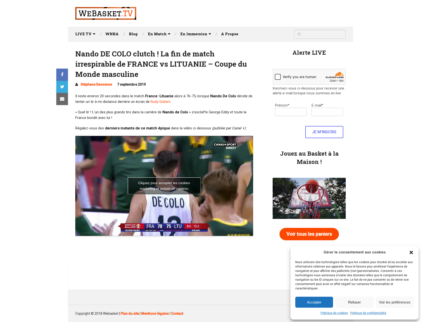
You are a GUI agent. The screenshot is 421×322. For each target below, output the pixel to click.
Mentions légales (155, 313)
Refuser (354, 302)
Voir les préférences (395, 302)
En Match (157, 33)
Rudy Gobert (160, 101)
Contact (177, 313)
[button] (411, 252)
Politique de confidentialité (368, 313)
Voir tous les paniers (309, 234)
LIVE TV (83, 33)
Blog (133, 33)
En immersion (193, 33)
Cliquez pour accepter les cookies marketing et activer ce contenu (164, 185)
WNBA (112, 33)
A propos (229, 33)
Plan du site (130, 313)
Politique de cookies (334, 313)
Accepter (314, 302)
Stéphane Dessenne (96, 84)
